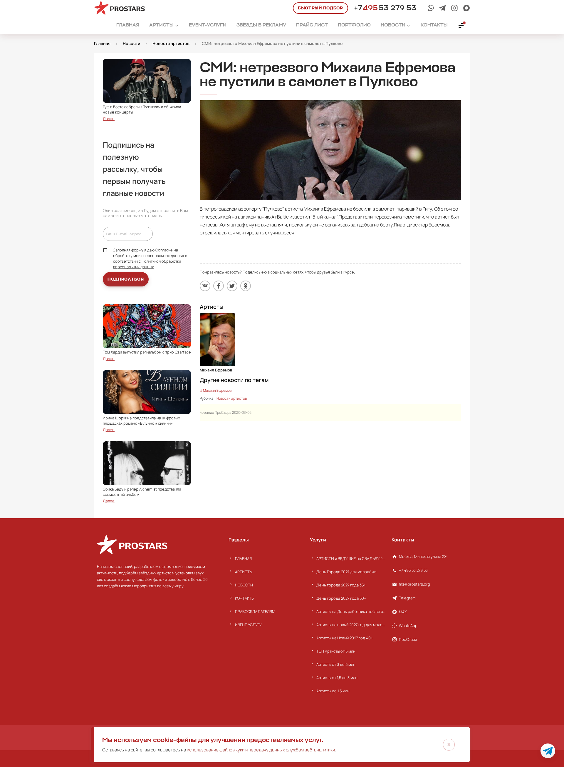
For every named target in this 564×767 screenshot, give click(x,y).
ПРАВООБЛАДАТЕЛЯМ (255, 611)
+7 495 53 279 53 (413, 570)
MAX (403, 611)
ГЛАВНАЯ (243, 558)
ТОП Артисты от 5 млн (335, 651)
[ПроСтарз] (454, 7)
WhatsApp (408, 625)
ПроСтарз (408, 639)
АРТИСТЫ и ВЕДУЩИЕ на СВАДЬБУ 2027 (350, 558)
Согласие (164, 250)
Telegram (407, 598)
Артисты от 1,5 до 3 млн (336, 677)
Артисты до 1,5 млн (333, 690)
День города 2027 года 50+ (341, 598)
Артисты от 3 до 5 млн (335, 664)
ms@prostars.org (414, 584)
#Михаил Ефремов (215, 390)
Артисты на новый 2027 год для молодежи (350, 624)
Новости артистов (231, 398)
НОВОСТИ (244, 585)
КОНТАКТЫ (244, 598)
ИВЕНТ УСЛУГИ (248, 624)
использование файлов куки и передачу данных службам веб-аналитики (261, 750)
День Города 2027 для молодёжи (346, 571)
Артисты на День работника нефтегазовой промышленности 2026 (350, 611)
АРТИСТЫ (244, 571)
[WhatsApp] (430, 7)
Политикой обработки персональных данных (147, 264)
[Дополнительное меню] (461, 25)
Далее (109, 118)
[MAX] (466, 7)
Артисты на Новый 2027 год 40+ (344, 638)
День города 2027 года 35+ (341, 585)
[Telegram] (442, 7)
